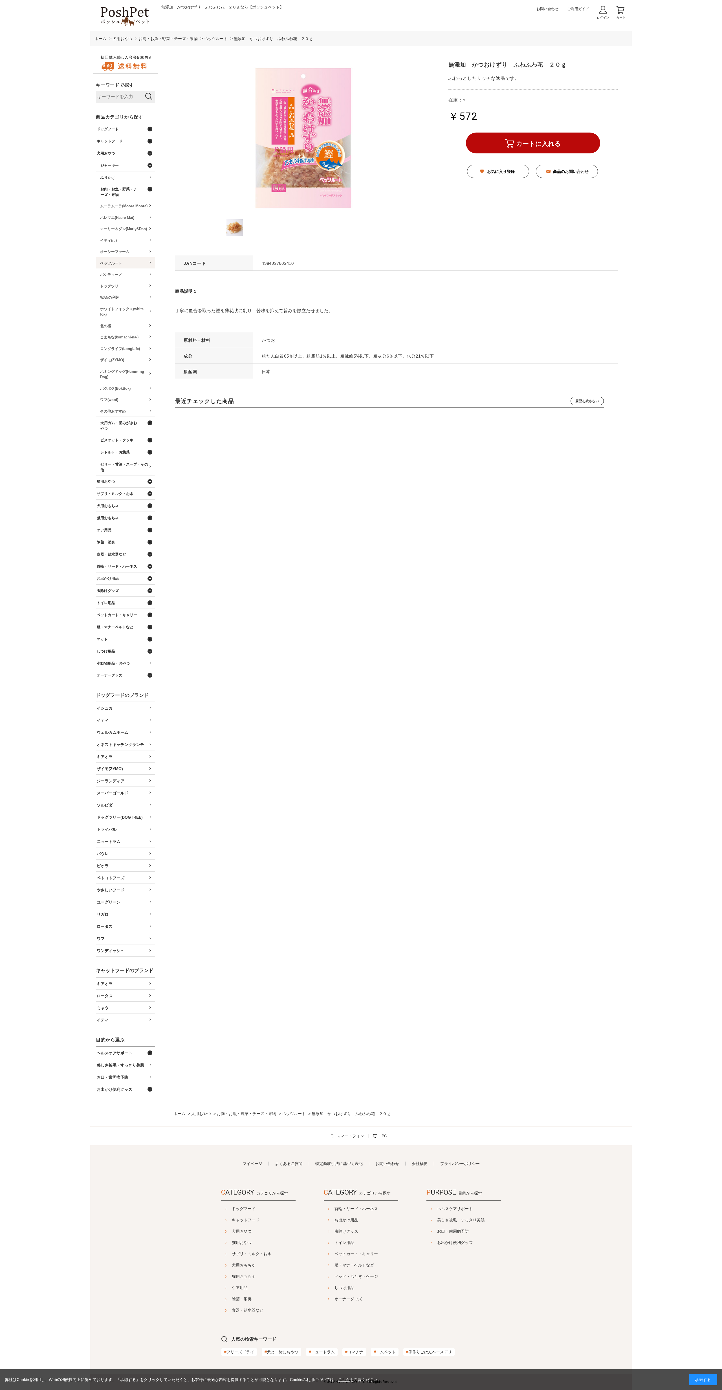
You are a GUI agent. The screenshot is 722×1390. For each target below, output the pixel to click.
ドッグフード (244, 1208)
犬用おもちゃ (244, 1265)
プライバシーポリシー (460, 1164)
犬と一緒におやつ (281, 1352)
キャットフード (245, 1220)
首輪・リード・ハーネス (356, 1208)
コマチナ (354, 1352)
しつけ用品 (344, 1287)
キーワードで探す (115, 85)
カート (621, 17)
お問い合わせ (547, 9)
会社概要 (420, 1164)
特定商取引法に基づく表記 (339, 1164)
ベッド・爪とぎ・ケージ (356, 1276)
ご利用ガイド (578, 9)
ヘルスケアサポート (455, 1208)
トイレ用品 (344, 1242)
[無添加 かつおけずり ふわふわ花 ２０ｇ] (235, 227)
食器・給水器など (247, 1310)
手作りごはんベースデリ (429, 1352)
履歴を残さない (587, 401)
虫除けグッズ (346, 1231)
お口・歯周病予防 (453, 1231)
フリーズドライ (239, 1352)
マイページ (252, 1164)
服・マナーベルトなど (354, 1265)
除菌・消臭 (242, 1299)
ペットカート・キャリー (356, 1254)
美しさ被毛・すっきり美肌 (461, 1220)
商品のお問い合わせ (571, 171)
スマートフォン (350, 1136)
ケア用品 (240, 1287)
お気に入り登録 (501, 171)
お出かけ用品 (346, 1220)
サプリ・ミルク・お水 (251, 1254)
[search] (148, 97)
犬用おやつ (242, 1231)
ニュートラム (322, 1352)
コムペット (385, 1352)
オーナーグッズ (348, 1299)
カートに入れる (538, 143)
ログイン (603, 17)
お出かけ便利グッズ (455, 1242)
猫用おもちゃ (244, 1276)
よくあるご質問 (289, 1164)
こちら (344, 1379)
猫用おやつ (242, 1242)
